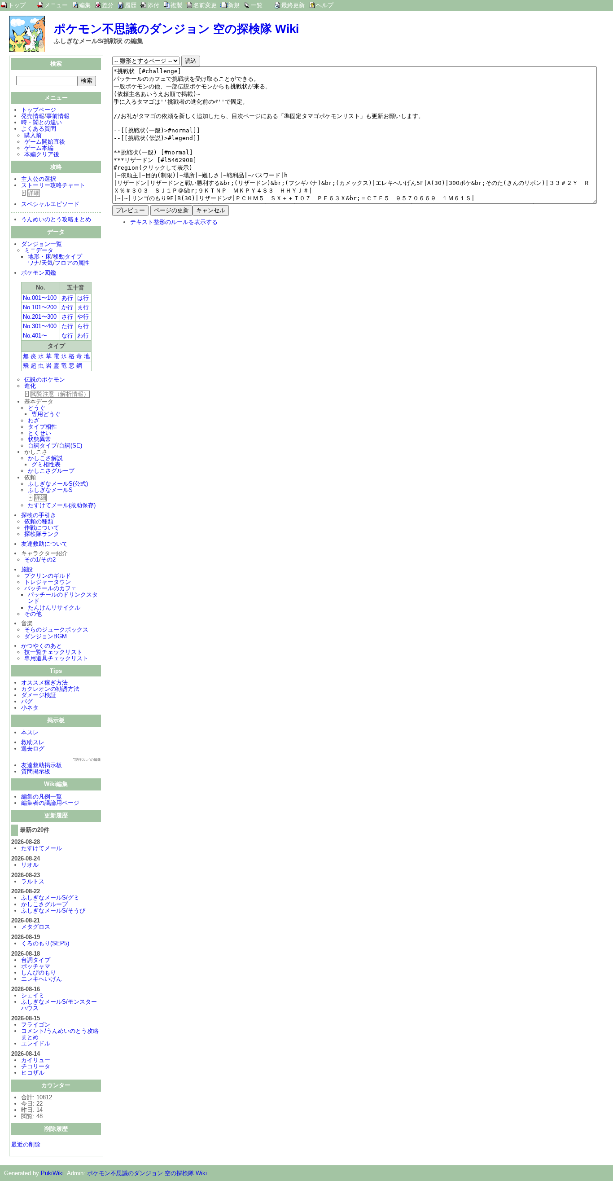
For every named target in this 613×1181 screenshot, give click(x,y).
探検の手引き (38, 515)
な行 (67, 335)
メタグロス (35, 926)
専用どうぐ (46, 414)
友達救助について (44, 543)
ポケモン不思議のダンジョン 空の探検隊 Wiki (176, 28)
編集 (85, 5)
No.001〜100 (40, 297)
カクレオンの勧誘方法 (50, 688)
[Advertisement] (187, 292)
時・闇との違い (41, 122)
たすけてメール (41, 848)
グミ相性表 (46, 464)
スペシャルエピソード (50, 204)
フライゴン (35, 1024)
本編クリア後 (41, 154)
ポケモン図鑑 (38, 272)
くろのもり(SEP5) (45, 943)
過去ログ (32, 748)
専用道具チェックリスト (56, 658)
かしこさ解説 (45, 458)
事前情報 (58, 116)
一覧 (257, 5)
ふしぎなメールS (50, 490)
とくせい (39, 433)
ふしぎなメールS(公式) (58, 483)
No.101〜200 (40, 307)
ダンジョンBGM (45, 636)
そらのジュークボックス (56, 629)
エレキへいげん (41, 978)
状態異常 (39, 439)
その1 (31, 559)
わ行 (83, 335)
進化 (30, 385)
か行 (67, 307)
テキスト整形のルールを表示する (174, 222)
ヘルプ (324, 5)
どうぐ (36, 407)
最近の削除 (25, 1144)
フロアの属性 (72, 262)
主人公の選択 (38, 179)
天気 (47, 262)
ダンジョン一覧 (41, 244)
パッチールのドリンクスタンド (63, 597)
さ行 (67, 316)
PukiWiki (52, 1173)
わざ (33, 420)
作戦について (41, 527)
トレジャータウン (47, 582)
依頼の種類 (38, 521)
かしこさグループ (51, 470)
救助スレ (32, 742)
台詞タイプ (42, 445)
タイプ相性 (42, 426)
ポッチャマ (35, 966)
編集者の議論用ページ (50, 802)
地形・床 (39, 256)
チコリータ (35, 1066)
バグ (27, 701)
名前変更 (205, 5)
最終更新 (293, 5)
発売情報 (32, 116)
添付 (153, 5)
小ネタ (30, 707)
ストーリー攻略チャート (53, 185)
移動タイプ (67, 256)
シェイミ (32, 995)
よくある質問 (38, 128)
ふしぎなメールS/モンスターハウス (59, 1004)
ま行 (83, 307)
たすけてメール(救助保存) (62, 505)
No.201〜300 (40, 316)
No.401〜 (35, 335)
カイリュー (35, 1060)
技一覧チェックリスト (53, 652)
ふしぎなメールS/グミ (50, 897)
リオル (30, 864)
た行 (67, 326)
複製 (176, 5)
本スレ (30, 732)
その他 (33, 613)
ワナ (33, 262)
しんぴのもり (38, 972)
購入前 (33, 135)
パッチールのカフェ (50, 588)
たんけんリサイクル (54, 607)
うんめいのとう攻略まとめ (56, 219)
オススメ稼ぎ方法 (44, 682)
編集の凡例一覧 (41, 796)
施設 (27, 569)
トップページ (38, 109)
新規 (234, 5)
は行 (83, 297)
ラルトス (32, 881)
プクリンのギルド (47, 575)
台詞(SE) (70, 445)
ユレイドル (35, 1043)
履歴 (130, 5)
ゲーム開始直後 (44, 141)
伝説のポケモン (44, 379)
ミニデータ (38, 250)
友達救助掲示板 (41, 765)
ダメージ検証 (38, 695)
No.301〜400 (40, 326)
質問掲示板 (35, 771)
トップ (17, 5)
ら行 (83, 326)
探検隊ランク (41, 534)
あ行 (67, 297)
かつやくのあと (41, 645)
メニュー (56, 5)
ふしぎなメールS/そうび (53, 910)
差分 (108, 5)
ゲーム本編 (38, 148)
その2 (48, 559)
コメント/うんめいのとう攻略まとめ (60, 1034)
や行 (83, 316)
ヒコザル (32, 1072)
